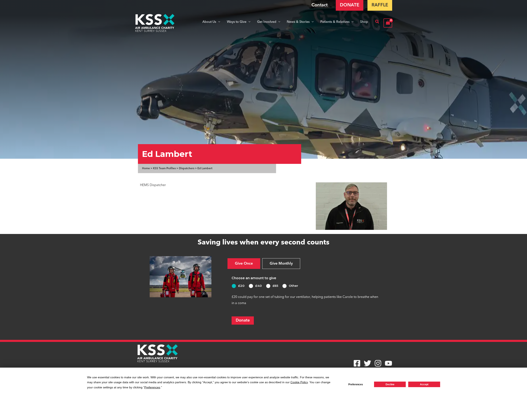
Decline (390, 384)
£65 (275, 286)
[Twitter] (367, 363)
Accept (424, 384)
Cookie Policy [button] (299, 382)
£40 (258, 286)
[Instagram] (378, 363)
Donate (243, 320)
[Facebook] (357, 363)
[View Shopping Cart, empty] (388, 23)
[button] (218, 22)
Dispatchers (186, 168)
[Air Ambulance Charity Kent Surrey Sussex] (155, 23)
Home (146, 168)
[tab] (243, 263)
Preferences (355, 384)
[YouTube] (388, 363)
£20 (241, 286)
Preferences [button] (152, 387)
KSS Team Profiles (164, 168)
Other (293, 286)
